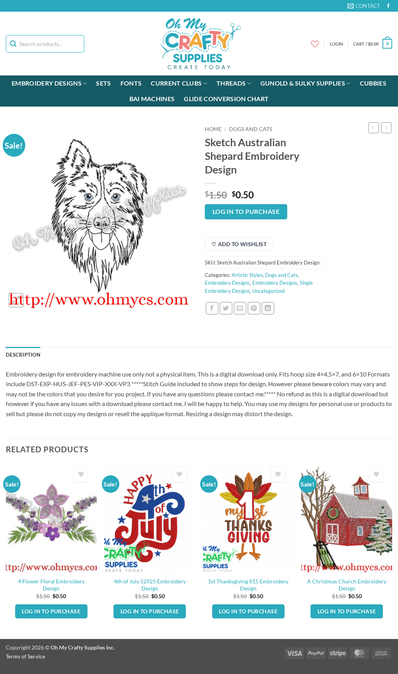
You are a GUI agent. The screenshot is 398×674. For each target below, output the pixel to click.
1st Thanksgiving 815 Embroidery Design (248, 585)
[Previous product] (386, 127)
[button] (372, 44)
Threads (231, 83)
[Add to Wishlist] (80, 474)
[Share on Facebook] (212, 308)
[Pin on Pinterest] (254, 308)
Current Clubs (176, 83)
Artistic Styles (247, 275)
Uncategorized (268, 291)
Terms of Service (25, 656)
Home (213, 129)
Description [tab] (23, 355)
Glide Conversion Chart (226, 98)
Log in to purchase (246, 211)
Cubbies (373, 83)
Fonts (131, 83)
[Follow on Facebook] (388, 6)
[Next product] (373, 127)
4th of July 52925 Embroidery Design (150, 585)
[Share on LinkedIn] (268, 308)
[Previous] (6, 550)
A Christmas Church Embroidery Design (346, 585)
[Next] (392, 550)
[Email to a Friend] (240, 308)
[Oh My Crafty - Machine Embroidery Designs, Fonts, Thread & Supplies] (199, 43)
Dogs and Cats (250, 129)
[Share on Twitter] (226, 308)
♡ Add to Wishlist (239, 244)
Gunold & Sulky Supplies (302, 83)
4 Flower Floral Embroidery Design (51, 585)
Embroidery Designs (47, 83)
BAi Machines (152, 98)
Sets (103, 83)
